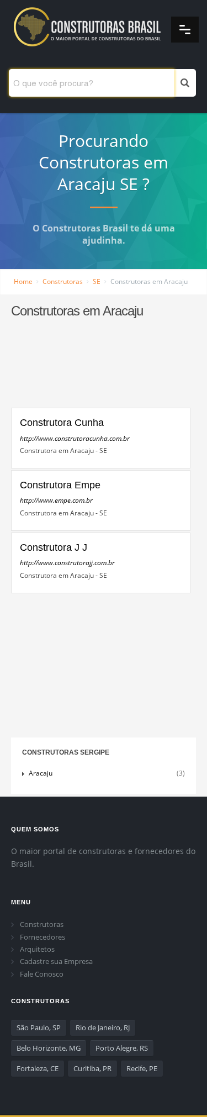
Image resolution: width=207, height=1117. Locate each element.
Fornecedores (42, 937)
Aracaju (42, 773)
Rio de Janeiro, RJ (103, 1027)
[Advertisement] (100, 368)
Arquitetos (37, 949)
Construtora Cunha (62, 422)
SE (96, 281)
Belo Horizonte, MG (49, 1048)
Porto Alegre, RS (121, 1048)
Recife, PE (141, 1068)
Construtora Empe (60, 485)
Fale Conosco (41, 974)
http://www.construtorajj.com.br (67, 562)
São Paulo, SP (39, 1027)
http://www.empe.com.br (56, 500)
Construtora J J (53, 547)
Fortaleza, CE (38, 1068)
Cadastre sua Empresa (56, 961)
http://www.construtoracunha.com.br (75, 438)
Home (23, 281)
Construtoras (63, 281)
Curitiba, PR (92, 1068)
